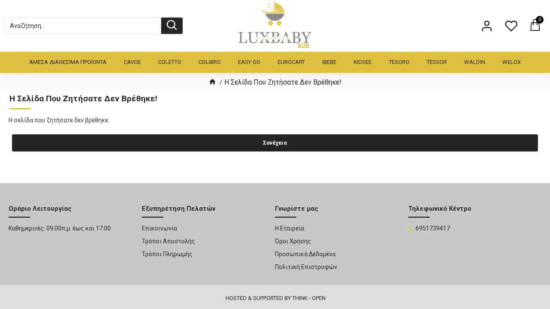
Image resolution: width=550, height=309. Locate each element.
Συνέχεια (275, 142)
